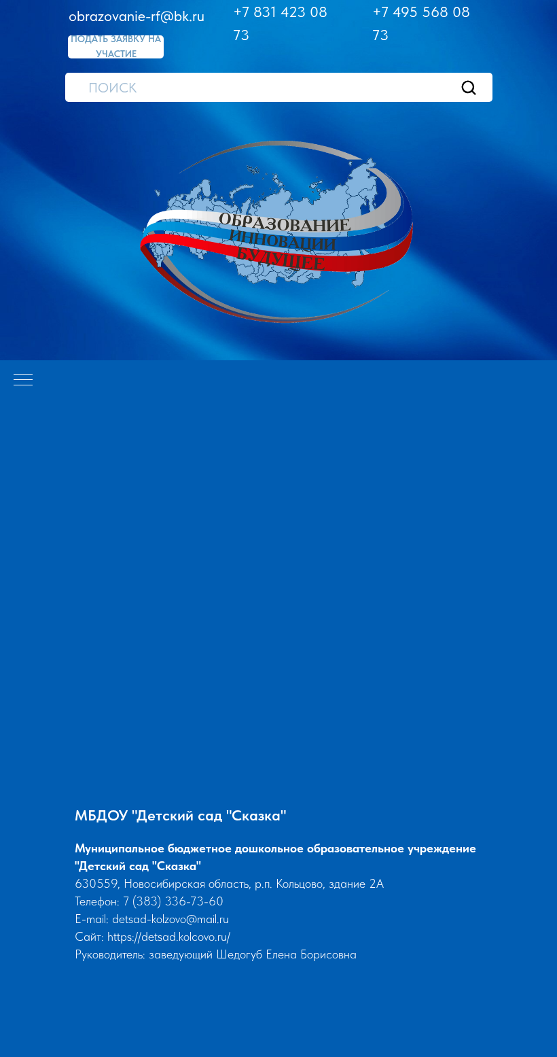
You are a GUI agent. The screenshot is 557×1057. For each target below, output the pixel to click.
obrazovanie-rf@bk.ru (136, 15)
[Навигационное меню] (23, 380)
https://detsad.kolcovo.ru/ (168, 936)
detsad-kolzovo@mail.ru (170, 919)
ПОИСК (112, 88)
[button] (116, 46)
